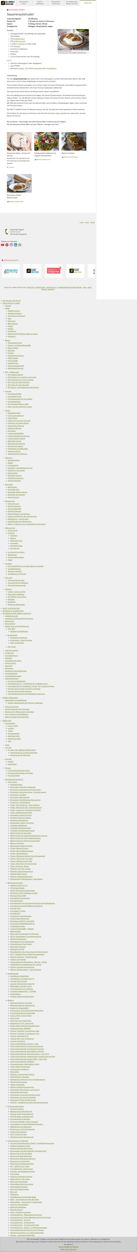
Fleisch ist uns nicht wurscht (19, 421)
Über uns (87, 3)
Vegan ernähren (14, 451)
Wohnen (8, 589)
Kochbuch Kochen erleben (20, 818)
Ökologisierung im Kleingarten (22, 942)
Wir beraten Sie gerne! (12, 301)
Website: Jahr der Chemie (20, 869)
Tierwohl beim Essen (16, 580)
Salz (16, 51)
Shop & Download (40, 3)
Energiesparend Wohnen (20, 1119)
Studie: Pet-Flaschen (18, 1132)
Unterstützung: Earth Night (21, 944)
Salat (58, 113)
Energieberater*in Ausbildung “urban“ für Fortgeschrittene (31, 686)
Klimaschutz (10, 501)
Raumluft (8, 666)
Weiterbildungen (11, 679)
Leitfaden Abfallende (18, 825)
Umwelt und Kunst (17, 1041)
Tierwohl (8, 578)
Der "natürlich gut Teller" (20, 1166)
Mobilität (8, 658)
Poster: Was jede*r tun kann (21, 859)
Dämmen (11, 351)
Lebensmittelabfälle (16, 433)
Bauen (7, 340)
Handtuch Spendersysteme (21, 1177)
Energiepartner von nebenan (21, 989)
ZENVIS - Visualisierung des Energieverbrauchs (29, 1102)
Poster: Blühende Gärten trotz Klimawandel (27, 856)
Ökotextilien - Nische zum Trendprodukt (26, 1202)
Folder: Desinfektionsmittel (21, 813)
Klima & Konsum (14, 506)
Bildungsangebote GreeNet (21, 1003)
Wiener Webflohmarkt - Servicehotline (25, 970)
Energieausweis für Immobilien (20, 399)
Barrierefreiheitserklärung (70, 287)
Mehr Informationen (69, 1249)
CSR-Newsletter (11, 651)
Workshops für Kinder (19, 1092)
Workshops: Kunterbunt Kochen (23, 1097)
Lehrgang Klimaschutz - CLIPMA (23, 991)
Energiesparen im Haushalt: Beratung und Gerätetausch (32, 903)
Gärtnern (8, 458)
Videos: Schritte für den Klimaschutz (22, 516)
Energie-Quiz (15, 908)
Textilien (8, 564)
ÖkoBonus (14, 1194)
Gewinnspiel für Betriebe (20, 755)
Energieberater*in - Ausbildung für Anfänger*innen (28, 684)
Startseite (31, 287)
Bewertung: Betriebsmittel (21, 1156)
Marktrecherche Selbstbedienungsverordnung (28, 836)
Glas (9, 319)
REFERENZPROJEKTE (14, 780)
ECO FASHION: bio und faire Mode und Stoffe (26, 566)
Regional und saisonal (16, 444)
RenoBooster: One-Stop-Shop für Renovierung (29, 952)
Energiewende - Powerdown (21, 1169)
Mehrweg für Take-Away (20, 1179)
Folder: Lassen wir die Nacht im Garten (25, 810)
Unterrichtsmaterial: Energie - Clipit (24, 1044)
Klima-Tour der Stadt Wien (20, 1021)
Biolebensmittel (14, 413)
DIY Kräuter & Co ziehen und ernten (22, 377)
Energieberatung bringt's (20, 898)
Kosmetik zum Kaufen (16, 495)
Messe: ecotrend (17, 843)
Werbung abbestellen (16, 605)
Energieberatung (14, 396)
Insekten (11, 533)
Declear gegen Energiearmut (21, 1114)
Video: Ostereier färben (19, 866)
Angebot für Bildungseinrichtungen (19, 619)
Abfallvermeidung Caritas (20, 1146)
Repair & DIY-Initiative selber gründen (23, 334)
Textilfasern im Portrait (17, 574)
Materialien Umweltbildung (15, 700)
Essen (7, 410)
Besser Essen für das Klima (21, 1154)
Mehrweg (11, 321)
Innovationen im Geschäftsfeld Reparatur (26, 1124)
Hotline (11, 762)
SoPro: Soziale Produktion (20, 1212)
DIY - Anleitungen (12, 372)
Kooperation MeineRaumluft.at (22, 924)
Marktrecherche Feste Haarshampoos (25, 838)
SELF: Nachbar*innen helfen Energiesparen (27, 954)
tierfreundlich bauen (16, 557)
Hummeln (14, 543)
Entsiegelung (13, 465)
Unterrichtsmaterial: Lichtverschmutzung (26, 1046)
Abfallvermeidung (15, 313)
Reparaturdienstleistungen (16, 671)
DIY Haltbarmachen (15, 375)
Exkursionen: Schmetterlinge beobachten (26, 1011)
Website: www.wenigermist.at (22, 1074)
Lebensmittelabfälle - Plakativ (22, 929)
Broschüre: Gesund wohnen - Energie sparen (28, 792)
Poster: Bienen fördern (19, 848)
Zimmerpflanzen (14, 481)
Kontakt (51, 289)
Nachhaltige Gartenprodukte (21, 1184)
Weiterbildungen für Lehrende (17, 709)
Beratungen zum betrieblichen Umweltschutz (28, 1151)
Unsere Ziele (13, 726)
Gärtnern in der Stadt (16, 470)
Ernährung (9, 653)
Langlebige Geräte (17, 926)
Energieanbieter (14, 402)
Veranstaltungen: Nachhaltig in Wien (24, 1064)
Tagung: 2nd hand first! (19, 1036)
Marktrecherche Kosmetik (20, 833)
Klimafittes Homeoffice (17, 597)
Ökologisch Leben (23, 3)
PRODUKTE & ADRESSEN (13, 611)
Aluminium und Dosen (16, 316)
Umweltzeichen (11, 673)
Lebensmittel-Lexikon (16, 439)
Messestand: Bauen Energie (21, 846)
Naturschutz (10, 528)
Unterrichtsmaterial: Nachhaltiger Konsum (27, 1051)
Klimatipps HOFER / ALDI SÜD (22, 921)
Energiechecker (16, 901)
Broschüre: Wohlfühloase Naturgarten (25, 800)
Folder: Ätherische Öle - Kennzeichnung (26, 808)
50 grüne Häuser (17, 1109)
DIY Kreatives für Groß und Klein (20, 380)
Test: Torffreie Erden (18, 1134)
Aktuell (8, 306)
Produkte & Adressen (55, 3)
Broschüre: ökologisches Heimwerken (25, 790)
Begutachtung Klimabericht (21, 1111)
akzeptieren (68, 1244)
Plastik (10, 329)
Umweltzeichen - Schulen (20, 1220)
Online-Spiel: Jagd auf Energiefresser (25, 1026)
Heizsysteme (13, 358)
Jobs (89, 287)
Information (12, 782)
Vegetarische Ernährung (17, 454)
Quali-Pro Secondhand (19, 1205)
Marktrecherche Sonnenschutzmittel (25, 841)
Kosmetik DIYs (13, 490)
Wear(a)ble (14, 1072)
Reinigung (9, 668)
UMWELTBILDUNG (10, 698)
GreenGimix (12, 635)
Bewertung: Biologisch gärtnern (23, 1159)
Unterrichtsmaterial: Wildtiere (22, 1062)
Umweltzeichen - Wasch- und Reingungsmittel (28, 1228)
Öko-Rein (11, 629)
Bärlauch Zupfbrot (68, 153)
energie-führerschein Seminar (20, 691)
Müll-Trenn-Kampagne (19, 1182)
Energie (8, 391)
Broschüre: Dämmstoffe (19, 797)
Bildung (11, 1000)
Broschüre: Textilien (18, 795)
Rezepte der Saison (15, 446)
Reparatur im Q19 (17, 949)
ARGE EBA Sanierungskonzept (22, 891)
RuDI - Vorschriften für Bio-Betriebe (24, 1200)
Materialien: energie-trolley (21, 986)
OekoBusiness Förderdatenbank (23, 1197)
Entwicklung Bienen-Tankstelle (22, 1013)
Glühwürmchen (16, 541)
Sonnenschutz (13, 497)
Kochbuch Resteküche (19, 820)
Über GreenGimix (17, 643)
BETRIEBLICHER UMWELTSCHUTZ (17, 613)
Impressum (40, 287)
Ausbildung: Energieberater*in (22, 979)
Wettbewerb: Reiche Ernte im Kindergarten (27, 1080)
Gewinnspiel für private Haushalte (23, 753)
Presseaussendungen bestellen (20, 773)
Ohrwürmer (15, 548)
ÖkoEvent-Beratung (18, 939)
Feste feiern (12, 418)
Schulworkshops (11, 707)
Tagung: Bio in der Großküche (22, 1039)
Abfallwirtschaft (11, 616)
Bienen (13, 538)
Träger (10, 731)
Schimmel (12, 602)
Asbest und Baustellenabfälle (19, 345)
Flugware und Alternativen (18, 423)
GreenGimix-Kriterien (18, 638)
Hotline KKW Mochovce (19, 919)
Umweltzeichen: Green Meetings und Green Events (30, 1217)
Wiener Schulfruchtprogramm (22, 1087)
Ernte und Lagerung (16, 416)
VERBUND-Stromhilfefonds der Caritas (25, 965)
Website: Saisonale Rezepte (21, 877)
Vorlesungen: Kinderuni (19, 1069)
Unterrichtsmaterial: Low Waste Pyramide (27, 1049)
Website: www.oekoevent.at (21, 871)
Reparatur (12, 336)
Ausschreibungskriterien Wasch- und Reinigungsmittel (32, 1143)
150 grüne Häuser (17, 888)
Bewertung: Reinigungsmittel (22, 1164)
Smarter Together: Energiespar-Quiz (24, 1034)
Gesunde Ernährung (16, 426)
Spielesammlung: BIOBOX (20, 1028)
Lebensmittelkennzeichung (18, 436)
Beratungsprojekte (15, 883)
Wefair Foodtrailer (17, 1085)
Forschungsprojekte (16, 1106)
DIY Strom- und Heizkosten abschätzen (23, 387)
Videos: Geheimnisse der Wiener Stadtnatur (25, 703)
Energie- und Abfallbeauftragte (22, 1171)
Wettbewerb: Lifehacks (19, 1077)
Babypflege (12, 487)
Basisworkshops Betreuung (21, 1148)
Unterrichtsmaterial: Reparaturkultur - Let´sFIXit (29, 1054)
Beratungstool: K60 (18, 896)
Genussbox (14, 1174)
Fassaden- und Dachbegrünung (20, 468)
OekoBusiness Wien (13, 661)
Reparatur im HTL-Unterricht (21, 1023)
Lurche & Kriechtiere (16, 552)
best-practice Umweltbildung (16, 714)
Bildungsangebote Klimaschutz (22, 1005)
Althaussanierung (15, 343)
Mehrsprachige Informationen (17, 717)
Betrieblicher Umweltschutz (72, 3)
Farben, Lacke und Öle (16, 592)
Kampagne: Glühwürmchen (21, 815)
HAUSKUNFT (15, 914)
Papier (10, 326)
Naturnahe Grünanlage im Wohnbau (24, 934)
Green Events (10, 663)
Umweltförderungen (13, 676)
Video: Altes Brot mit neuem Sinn (23, 864)
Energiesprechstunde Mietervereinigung (26, 906)
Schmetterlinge (16, 546)
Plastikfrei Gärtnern (16, 478)
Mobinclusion (15, 931)
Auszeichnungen (14, 739)
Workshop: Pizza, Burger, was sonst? (25, 1090)
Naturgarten (13, 473)
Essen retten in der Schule (20, 1016)
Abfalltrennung (14, 311)
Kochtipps (12, 431)
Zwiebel (21, 44)
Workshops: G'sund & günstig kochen (25, 1095)
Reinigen (11, 599)
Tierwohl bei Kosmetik (17, 585)
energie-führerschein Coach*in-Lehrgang (24, 689)
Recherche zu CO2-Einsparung (22, 1129)
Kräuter (21, 68)
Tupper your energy (18, 959)
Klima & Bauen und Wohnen (19, 514)
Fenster (11, 353)
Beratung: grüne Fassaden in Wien (24, 893)
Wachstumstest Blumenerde (21, 1137)
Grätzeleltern (15, 994)
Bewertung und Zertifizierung (17, 626)
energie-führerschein (18, 981)
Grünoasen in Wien (17, 911)
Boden (10, 463)
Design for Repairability (19, 1008)
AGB (84, 287)
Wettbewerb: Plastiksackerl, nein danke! (26, 879)
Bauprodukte (13, 348)
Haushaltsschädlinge (16, 594)
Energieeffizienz (11, 656)
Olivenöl (17, 46)
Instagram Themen (17, 10)
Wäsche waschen (15, 571)
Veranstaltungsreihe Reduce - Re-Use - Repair (28, 962)
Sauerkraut (20, 39)
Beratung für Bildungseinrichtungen (19, 712)
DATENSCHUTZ (52, 287)
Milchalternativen (14, 441)
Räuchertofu (20, 41)
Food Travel (14, 1018)
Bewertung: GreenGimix (20, 1161)
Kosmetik (9, 484)
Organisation (10, 723)
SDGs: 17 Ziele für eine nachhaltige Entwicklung (27, 524)
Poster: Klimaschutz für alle (21, 861)
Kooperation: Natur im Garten (22, 823)
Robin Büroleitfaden (18, 1207)
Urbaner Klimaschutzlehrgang (22, 997)
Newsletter (12, 764)
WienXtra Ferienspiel (18, 1082)
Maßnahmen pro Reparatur (21, 1127)
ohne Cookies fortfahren (68, 1247)
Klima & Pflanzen (14, 511)
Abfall (7, 308)
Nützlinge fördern (15, 476)
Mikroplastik (13, 324)
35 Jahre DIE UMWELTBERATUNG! (22, 750)
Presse (44, 289)
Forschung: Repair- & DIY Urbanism (24, 1122)
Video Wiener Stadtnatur (20, 1067)
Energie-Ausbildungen (16, 681)
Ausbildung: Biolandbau (19, 976)
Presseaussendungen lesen (19, 771)
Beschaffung (10, 624)
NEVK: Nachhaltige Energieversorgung (25, 937)
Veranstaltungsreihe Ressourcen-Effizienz (27, 1230)
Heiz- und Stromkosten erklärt (20, 407)
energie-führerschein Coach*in (22, 984)
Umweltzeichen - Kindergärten (22, 1223)
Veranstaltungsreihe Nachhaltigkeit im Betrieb (26, 694)
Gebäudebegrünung (16, 356)
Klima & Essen (13, 504)
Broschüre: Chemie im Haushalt (22, 787)
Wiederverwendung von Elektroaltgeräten (27, 1233)
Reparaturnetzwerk (18, 947)
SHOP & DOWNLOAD (11, 608)
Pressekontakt (14, 776)
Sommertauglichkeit (16, 366)
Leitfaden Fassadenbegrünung (22, 831)
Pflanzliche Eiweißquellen (18, 449)
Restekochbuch (16, 1210)
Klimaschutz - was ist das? (18, 519)
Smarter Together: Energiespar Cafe (24, 1031)
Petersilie (38, 68)
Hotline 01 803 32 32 (18, 885)
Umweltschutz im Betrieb (18, 1141)
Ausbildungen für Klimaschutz (19, 522)
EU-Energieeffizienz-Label (18, 404)
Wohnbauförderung (15, 368)
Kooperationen (14, 734)
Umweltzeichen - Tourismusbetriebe (24, 1225)
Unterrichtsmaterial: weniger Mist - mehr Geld (28, 1059)
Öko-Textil (12, 647)
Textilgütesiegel (14, 569)
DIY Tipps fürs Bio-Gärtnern (19, 382)
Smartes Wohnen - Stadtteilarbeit (23, 957)
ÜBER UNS (7, 721)
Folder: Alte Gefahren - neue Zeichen (25, 805)
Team (7, 745)
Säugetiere (12, 555)
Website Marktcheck (18, 874)
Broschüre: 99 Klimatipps (20, 802)
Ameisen (13, 536)
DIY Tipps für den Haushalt (18, 385)
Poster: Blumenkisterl (19, 854)
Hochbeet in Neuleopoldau (20, 916)
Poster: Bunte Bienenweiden (21, 851)
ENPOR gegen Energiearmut (21, 1117)
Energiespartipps (14, 394)
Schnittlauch (51, 68)
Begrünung (9, 621)
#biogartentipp (14, 460)
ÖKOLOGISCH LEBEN (11, 303)
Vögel (10, 560)
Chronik (8, 748)
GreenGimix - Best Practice (21, 640)
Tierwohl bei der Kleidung (18, 583)
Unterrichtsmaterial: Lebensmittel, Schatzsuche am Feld (32, 1057)
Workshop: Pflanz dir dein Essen (23, 1100)
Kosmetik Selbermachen (17, 492)
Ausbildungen (13, 974)
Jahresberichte (14, 736)
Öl (11, 57)
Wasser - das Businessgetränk (22, 1235)
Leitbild (11, 728)
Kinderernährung (14, 428)
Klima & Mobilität (14, 509)
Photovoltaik (13, 361)
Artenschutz (13, 530)
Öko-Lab (13, 1192)
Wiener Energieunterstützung (22, 967)
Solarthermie (13, 363)
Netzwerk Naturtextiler (19, 1189)
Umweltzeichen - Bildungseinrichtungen (26, 1215)
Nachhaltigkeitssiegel (18, 1187)
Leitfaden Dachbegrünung (20, 828)
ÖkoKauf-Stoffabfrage (19, 631)
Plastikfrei (12, 331)
